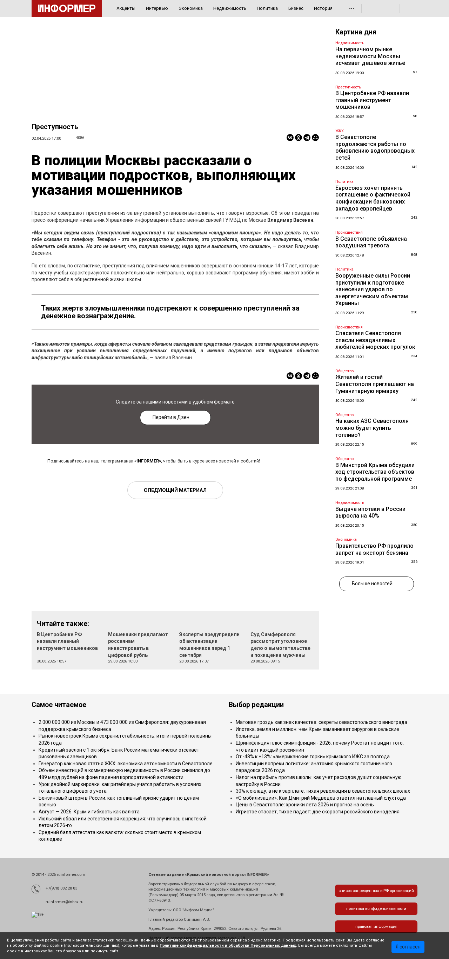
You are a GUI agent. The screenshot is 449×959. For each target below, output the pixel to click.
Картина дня (355, 32)
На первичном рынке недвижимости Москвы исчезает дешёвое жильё (370, 56)
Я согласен (408, 947)
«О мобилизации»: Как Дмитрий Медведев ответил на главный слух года (321, 798)
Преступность (55, 127)
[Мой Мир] (315, 137)
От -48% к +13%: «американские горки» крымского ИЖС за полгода (313, 756)
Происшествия (349, 232)
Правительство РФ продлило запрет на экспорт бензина (374, 549)
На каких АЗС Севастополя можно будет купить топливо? (372, 428)
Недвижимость (229, 8)
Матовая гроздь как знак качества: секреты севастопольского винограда (321, 722)
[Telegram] (306, 137)
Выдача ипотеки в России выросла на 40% (370, 512)
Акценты (125, 8)
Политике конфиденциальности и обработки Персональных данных (228, 945)
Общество (344, 371)
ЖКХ (339, 131)
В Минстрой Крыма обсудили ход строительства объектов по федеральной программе (375, 472)
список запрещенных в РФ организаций (376, 890)
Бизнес (295, 8)
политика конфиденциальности (376, 908)
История (323, 8)
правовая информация (376, 926)
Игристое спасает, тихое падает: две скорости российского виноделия (318, 811)
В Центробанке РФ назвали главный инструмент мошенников (67, 641)
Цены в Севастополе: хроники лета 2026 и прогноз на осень (305, 804)
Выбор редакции (256, 705)
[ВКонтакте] (290, 137)
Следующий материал (175, 490)
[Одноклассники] (298, 137)
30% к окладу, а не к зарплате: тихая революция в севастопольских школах (323, 791)
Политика (267, 8)
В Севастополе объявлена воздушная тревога (371, 242)
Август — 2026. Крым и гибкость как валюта (89, 811)
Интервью (157, 8)
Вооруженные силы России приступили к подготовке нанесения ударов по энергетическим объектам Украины (372, 289)
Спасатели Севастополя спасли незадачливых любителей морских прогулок (375, 340)
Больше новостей (372, 583)
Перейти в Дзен (171, 417)
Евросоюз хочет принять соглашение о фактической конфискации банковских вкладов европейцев (372, 198)
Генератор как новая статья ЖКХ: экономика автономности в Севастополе (126, 763)
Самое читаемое (59, 705)
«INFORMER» (147, 461)
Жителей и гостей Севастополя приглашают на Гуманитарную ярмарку (374, 384)
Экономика (191, 8)
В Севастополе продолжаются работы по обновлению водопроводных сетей (375, 147)
